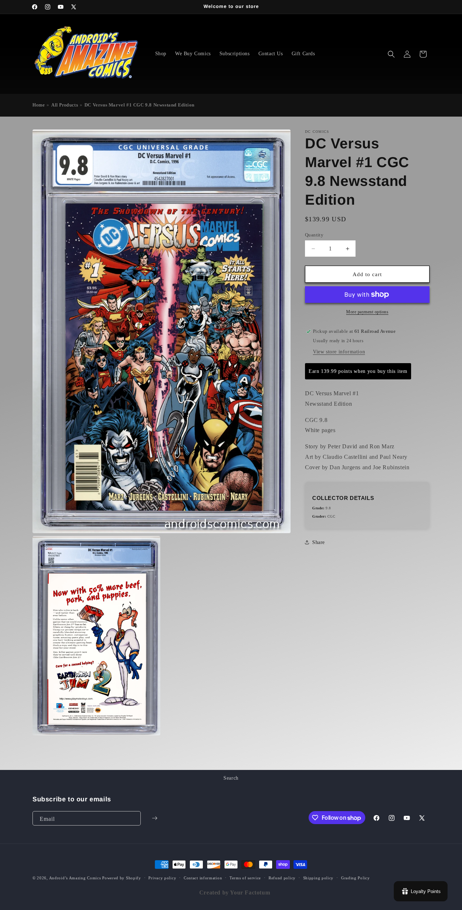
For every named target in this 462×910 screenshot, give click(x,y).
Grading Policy (355, 878)
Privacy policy (162, 878)
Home (38, 105)
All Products (64, 105)
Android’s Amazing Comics (75, 878)
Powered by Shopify (121, 878)
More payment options (367, 311)
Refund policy (282, 878)
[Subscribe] (154, 818)
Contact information (203, 878)
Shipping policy (318, 878)
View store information (339, 351)
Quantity (314, 235)
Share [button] (318, 542)
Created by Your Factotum (234, 892)
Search (231, 778)
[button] (391, 54)
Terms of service (245, 878)
